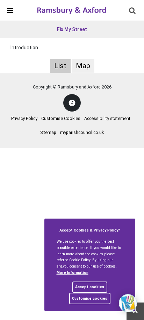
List (60, 66)
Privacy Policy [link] (24, 118)
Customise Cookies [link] (60, 118)
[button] (133, 11)
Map (83, 66)
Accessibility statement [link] (107, 118)
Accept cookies (89, 287)
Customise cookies (89, 298)
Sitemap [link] (48, 132)
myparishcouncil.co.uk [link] (82, 132)
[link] (72, 10)
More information (72, 272)
